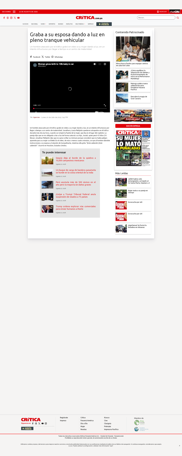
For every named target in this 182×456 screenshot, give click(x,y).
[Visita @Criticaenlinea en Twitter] (36, 423)
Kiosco (106, 418)
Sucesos (25, 24)
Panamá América (87, 420)
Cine (105, 420)
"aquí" (111, 446)
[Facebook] (4, 18)
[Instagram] (11, 18)
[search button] (177, 18)
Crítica (83, 418)
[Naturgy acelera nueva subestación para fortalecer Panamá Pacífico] (122, 87)
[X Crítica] (15, 18)
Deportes (52, 24)
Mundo (60, 24)
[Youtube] (18, 18)
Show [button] (43, 24)
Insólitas (69, 24)
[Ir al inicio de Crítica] (90, 17)
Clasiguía (107, 423)
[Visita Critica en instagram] (46, 423)
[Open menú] (14, 11)
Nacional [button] (34, 24)
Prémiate (107, 426)
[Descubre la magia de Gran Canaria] (122, 98)
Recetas (84, 429)
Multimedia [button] (80, 24)
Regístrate (64, 418)
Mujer (83, 426)
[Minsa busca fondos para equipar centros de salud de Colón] (133, 49)
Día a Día (84, 423)
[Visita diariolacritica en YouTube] (43, 423)
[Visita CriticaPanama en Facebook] (33, 423)
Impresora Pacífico (111, 429)
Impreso (90, 24)
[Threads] (8, 18)
